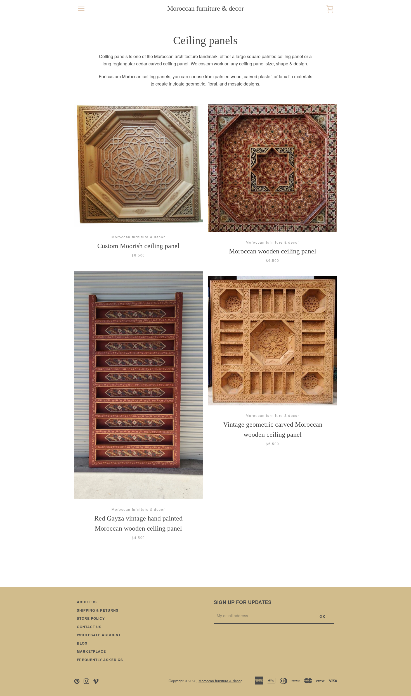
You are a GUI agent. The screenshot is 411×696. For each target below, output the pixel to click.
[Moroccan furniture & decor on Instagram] (86, 680)
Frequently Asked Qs (100, 659)
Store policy (91, 618)
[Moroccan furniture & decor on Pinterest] (77, 680)
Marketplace (91, 651)
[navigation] (81, 8)
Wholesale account (99, 634)
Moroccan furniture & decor (205, 8)
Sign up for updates (242, 602)
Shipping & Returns (98, 610)
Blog (82, 643)
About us (87, 601)
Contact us (89, 626)
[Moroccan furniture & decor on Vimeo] (96, 680)
